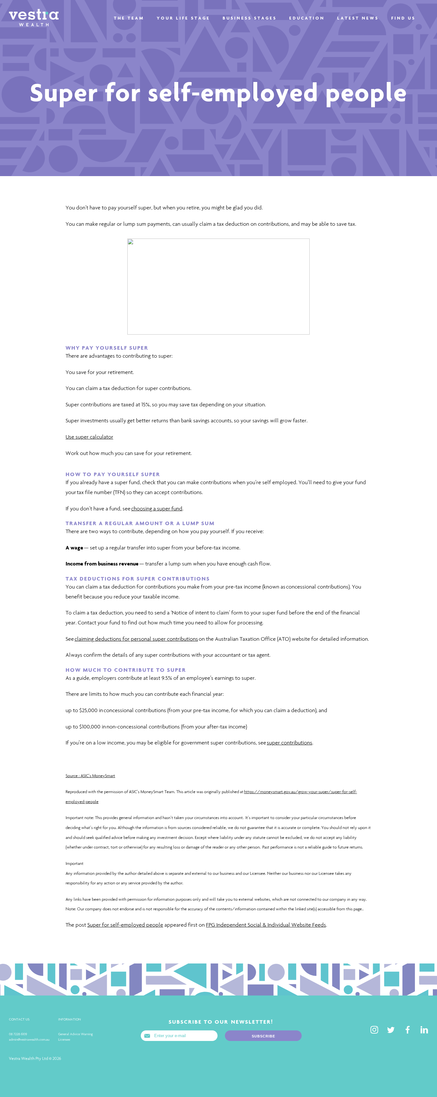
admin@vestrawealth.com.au (29, 1039)
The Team (129, 18)
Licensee (64, 1039)
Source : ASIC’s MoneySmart (90, 775)
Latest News (358, 18)
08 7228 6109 (18, 1034)
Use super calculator (89, 437)
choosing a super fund (156, 508)
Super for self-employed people (125, 925)
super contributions (289, 742)
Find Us (403, 18)
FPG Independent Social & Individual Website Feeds (266, 925)
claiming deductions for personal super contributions (136, 639)
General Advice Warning (75, 1034)
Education (307, 18)
